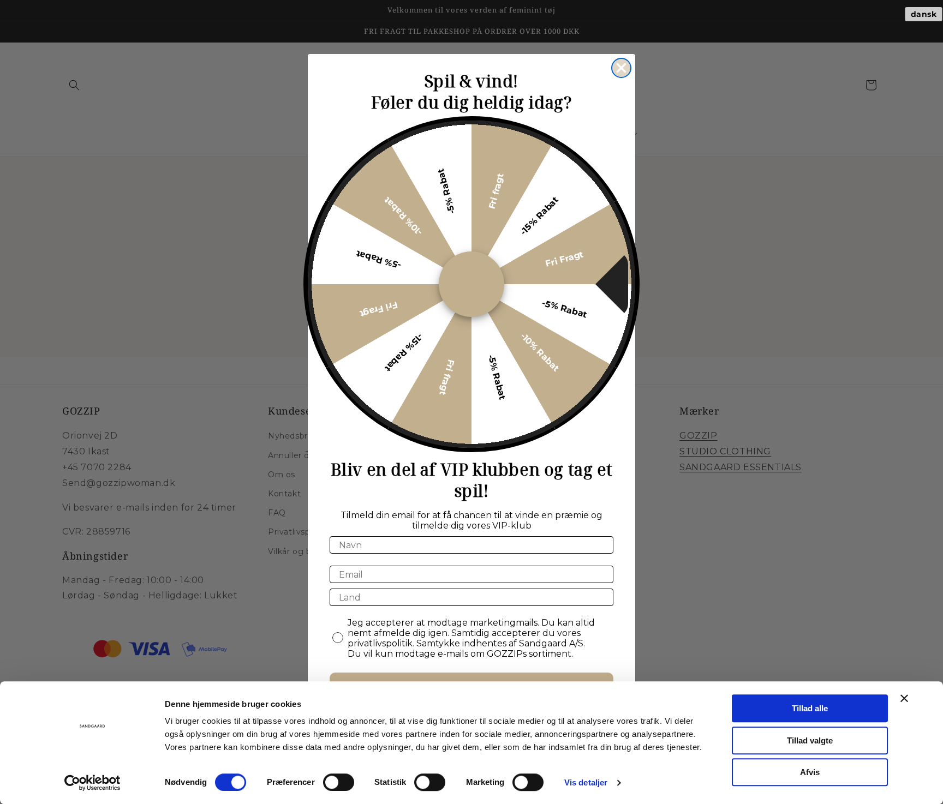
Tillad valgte (810, 740)
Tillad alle (810, 708)
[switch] (338, 782)
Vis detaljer (585, 782)
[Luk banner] (904, 698)
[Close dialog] (621, 67)
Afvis (810, 772)
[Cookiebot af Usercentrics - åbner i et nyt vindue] (92, 783)
